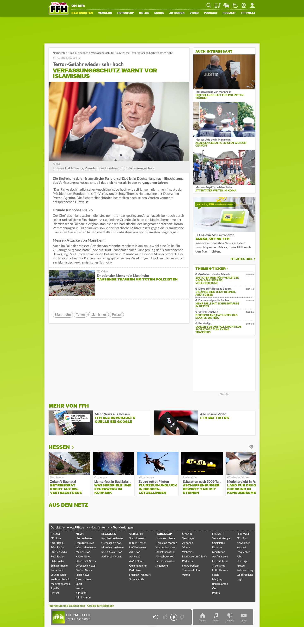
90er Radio (57, 547)
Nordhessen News (112, 538)
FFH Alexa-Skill (242, 259)
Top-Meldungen (79, 53)
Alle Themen (83, 597)
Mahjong (217, 579)
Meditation (218, 552)
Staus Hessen (137, 538)
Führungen (243, 561)
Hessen (59, 447)
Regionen (108, 534)
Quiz (215, 588)
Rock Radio (57, 556)
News (80, 534)
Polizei (117, 314)
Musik (159, 13)
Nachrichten (82, 13)
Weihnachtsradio (60, 579)
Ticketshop (218, 565)
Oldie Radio (57, 561)
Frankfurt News (85, 543)
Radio (55, 534)
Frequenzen (243, 552)
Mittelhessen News (112, 547)
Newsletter (243, 543)
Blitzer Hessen (137, 543)
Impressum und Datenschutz (67, 605)
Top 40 (55, 588)
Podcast (211, 13)
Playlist (217, 4)
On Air (144, 13)
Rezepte (217, 547)
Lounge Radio (58, 575)
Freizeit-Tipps (220, 561)
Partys (216, 593)
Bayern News (83, 579)
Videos (186, 547)
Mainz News (83, 552)
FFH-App (242, 538)
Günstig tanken (138, 565)
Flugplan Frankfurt (140, 575)
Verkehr (105, 13)
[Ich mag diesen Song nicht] (182, 617)
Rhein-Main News (111, 552)
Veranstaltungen (221, 538)
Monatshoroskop (165, 552)
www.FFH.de (75, 527)
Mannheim (63, 314)
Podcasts (187, 561)
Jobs (239, 556)
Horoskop (125, 13)
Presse (241, 565)
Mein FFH (252, 4)
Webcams (188, 552)
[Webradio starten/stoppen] (173, 617)
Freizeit (229, 13)
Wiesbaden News (86, 547)
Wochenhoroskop (166, 547)
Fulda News (82, 575)
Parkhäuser (135, 570)
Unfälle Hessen (138, 547)
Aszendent (162, 565)
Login (240, 579)
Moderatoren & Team (194, 556)
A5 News (134, 556)
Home (203, 621)
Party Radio (57, 570)
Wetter (235, 4)
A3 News (134, 552)
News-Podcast (190, 565)
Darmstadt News (86, 561)
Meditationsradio (61, 584)
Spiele (215, 575)
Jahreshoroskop (165, 556)
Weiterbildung (245, 575)
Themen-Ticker (210, 269)
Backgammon (220, 584)
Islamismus (99, 314)
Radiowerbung (245, 570)
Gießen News (84, 570)
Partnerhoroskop (165, 561)
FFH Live (56, 538)
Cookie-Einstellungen (100, 605)
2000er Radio (59, 552)
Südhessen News (111, 556)
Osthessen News (111, 543)
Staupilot (226, 4)
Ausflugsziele (220, 556)
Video (194, 13)
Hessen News (84, 538)
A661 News (136, 561)
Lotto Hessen (220, 570)
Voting (186, 575)
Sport (79, 584)
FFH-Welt (248, 13)
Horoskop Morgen (166, 543)
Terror (80, 314)
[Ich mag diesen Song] (165, 617)
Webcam (244, 4)
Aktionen (177, 13)
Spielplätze (218, 543)
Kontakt (241, 547)
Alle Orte (81, 593)
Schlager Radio (59, 565)
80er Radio (57, 543)
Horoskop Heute (165, 538)
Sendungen (188, 538)
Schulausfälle (136, 579)
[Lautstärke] (155, 617)
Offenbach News (85, 565)
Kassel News (83, 556)
